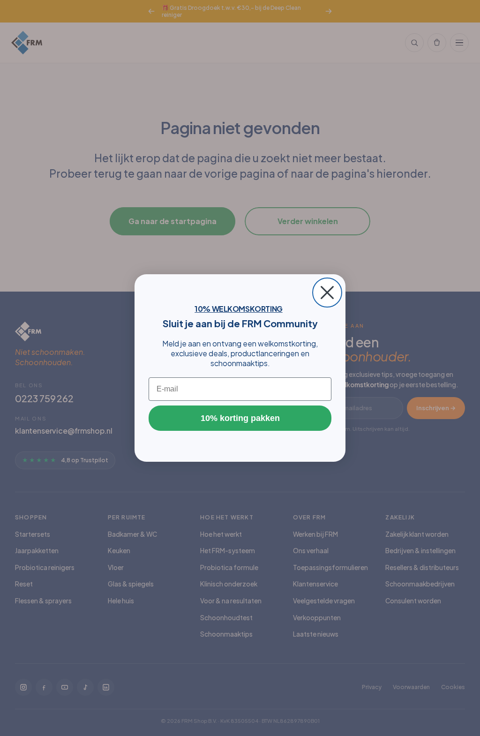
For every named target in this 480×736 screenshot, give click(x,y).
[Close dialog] (327, 292)
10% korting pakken (240, 418)
